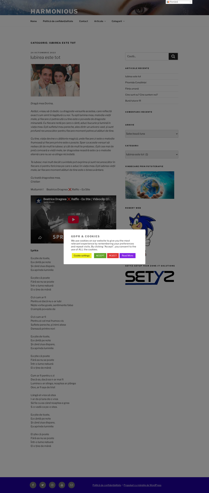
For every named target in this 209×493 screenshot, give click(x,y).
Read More (127, 255)
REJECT (113, 255)
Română (173, 2)
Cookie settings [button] (82, 255)
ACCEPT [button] (100, 255)
